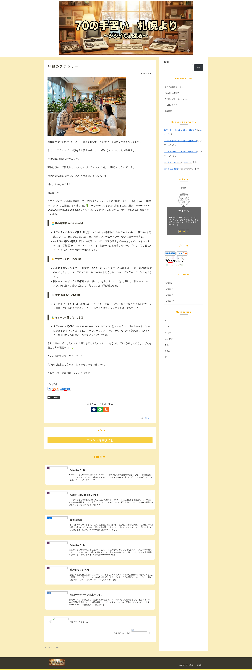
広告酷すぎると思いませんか (176, 99)
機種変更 (168, 111)
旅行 (57, 397)
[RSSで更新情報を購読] (106, 409)
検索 (166, 62)
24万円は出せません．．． (176, 87)
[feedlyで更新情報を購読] (100, 409)
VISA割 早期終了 (172, 93)
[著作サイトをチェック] (94, 409)
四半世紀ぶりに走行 (172, 162)
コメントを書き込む (100, 440)
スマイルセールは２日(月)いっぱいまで (180, 130)
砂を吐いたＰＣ (171, 105)
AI (51, 397)
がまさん (188, 162)
